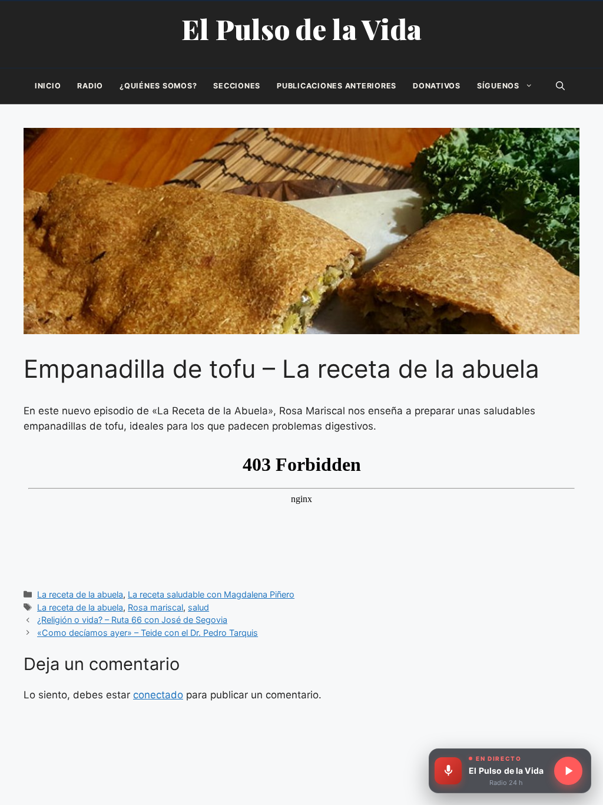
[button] (560, 86)
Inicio (48, 85)
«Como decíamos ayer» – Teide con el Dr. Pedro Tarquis (147, 633)
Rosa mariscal (155, 607)
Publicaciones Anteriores (336, 85)
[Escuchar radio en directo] (568, 771)
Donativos (436, 85)
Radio (90, 85)
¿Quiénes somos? (158, 85)
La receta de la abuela (80, 594)
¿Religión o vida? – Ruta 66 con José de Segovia (132, 620)
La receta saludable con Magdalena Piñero (211, 594)
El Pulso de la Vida (301, 29)
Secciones (236, 85)
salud (198, 607)
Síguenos (498, 85)
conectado (158, 695)
